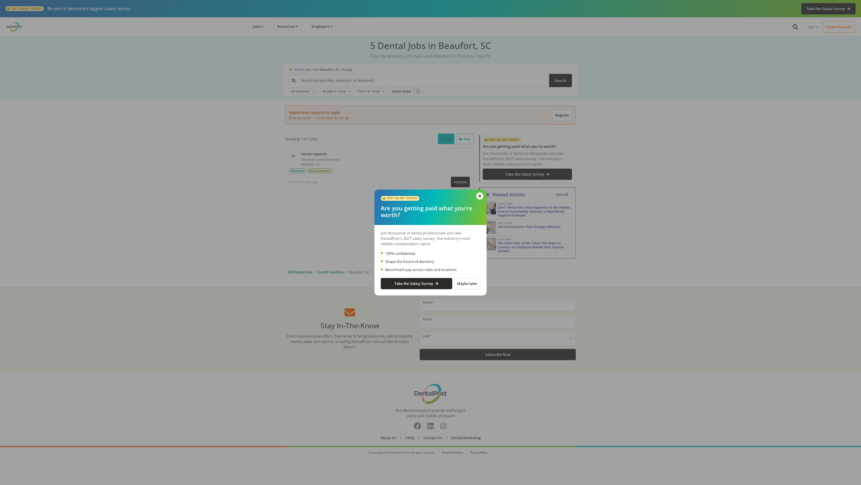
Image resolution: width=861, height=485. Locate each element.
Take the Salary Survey (413, 283)
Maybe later (467, 283)
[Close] (479, 196)
